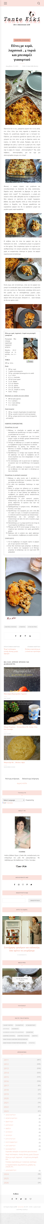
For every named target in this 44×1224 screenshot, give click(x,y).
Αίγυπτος (6, 1028)
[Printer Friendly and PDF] (29, 361)
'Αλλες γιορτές (8, 1025)
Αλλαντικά (29, 1032)
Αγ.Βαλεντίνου (30, 1025)
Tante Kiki (21, 1207)
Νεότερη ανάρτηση (12, 779)
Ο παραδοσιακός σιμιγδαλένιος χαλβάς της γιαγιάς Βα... (20, 1166)
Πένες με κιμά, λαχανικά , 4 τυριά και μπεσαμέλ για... (22, 1158)
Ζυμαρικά (22, 626)
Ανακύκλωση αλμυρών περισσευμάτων (15, 1039)
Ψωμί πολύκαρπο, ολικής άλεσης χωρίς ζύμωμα (22, 1154)
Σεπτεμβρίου (11, 1142)
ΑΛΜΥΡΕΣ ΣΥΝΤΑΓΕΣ (22, 40)
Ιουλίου (9, 1135)
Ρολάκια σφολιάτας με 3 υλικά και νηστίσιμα (21, 1162)
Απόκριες (32, 1042)
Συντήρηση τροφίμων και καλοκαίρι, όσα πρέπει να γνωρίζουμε (22, 949)
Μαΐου (8, 1128)
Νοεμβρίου (11, 1149)
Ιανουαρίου (11, 1115)
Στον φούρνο (32, 626)
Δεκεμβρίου (11, 1170)
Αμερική (34, 1035)
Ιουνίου (9, 1132)
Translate (9, 803)
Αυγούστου (10, 1139)
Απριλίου (9, 1125)
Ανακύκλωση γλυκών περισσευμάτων (14, 1042)
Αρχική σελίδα (22, 783)
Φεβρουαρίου (11, 1118)
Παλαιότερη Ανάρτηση (30, 779)
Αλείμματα (15, 1028)
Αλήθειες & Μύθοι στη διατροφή (13, 1032)
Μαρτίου (9, 1122)
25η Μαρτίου (19, 1025)
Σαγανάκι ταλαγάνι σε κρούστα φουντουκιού (21, 1151)
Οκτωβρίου (10, 1146)
